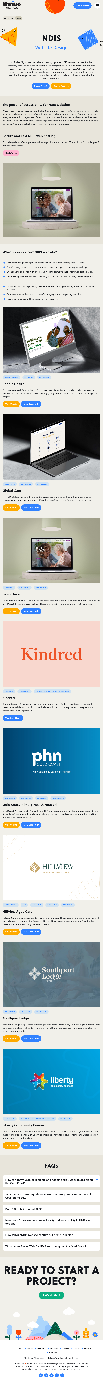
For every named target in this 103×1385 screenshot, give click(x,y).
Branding (28, 377)
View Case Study (31, 404)
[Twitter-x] (57, 1375)
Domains (53, 1352)
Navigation (10, 798)
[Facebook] (46, 1375)
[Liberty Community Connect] (51, 1081)
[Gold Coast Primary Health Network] (51, 761)
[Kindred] (51, 654)
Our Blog (54, 1348)
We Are (30, 1348)
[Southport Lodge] (51, 974)
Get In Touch (11, 152)
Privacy (87, 1348)
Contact (76, 1348)
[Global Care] (51, 447)
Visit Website (11, 404)
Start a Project (82, 5)
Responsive (26, 484)
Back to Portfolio (61, 85)
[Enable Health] (51, 340)
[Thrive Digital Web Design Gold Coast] (12, 5)
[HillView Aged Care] (51, 867)
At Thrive (19, 1348)
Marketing (36, 905)
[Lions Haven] (51, 550)
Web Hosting (58, 798)
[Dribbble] (51, 1375)
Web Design (42, 484)
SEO (24, 905)
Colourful (44, 377)
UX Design (41, 798)
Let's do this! (51, 1295)
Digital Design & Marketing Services (52, 691)
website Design (11, 377)
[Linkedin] (62, 1375)
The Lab (66, 1348)
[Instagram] (41, 1375)
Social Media (10, 905)
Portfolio (9, 18)
